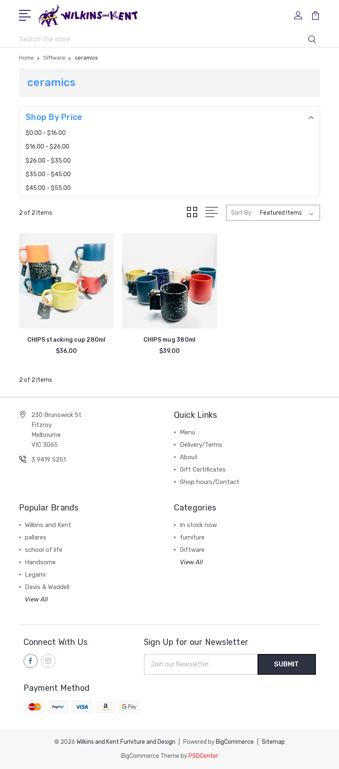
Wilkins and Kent (48, 525)
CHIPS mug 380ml (169, 339)
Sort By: (242, 212)
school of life (43, 549)
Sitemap (273, 741)
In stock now (198, 525)
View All (36, 599)
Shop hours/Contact (209, 482)
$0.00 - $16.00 (46, 133)
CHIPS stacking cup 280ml (66, 339)
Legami (35, 574)
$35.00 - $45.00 (48, 174)
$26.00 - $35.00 (48, 160)
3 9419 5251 (48, 459)
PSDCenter (203, 755)
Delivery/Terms (201, 444)
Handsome (40, 562)
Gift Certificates (203, 469)
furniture (192, 537)
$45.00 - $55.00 (48, 188)
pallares (35, 537)
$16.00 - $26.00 (47, 146)
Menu (187, 432)
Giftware (192, 549)
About (189, 457)
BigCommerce (235, 741)
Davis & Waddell (47, 587)
